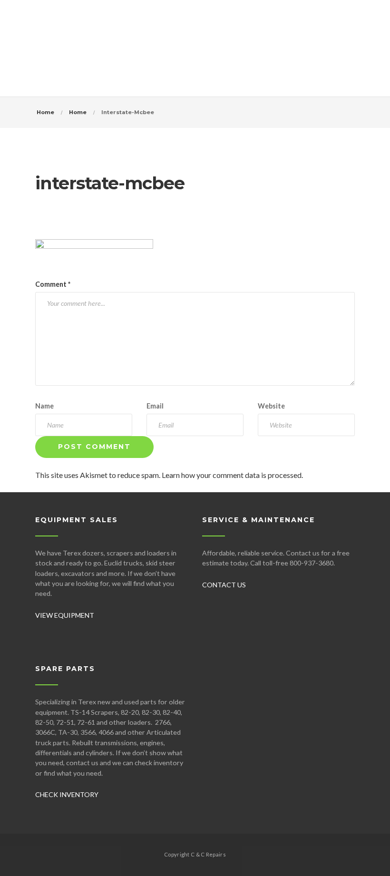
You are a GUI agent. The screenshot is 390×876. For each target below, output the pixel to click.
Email (155, 406)
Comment (52, 284)
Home (45, 112)
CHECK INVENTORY (66, 794)
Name (44, 406)
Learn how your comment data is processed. (232, 474)
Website (271, 406)
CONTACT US (224, 585)
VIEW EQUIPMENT (64, 615)
